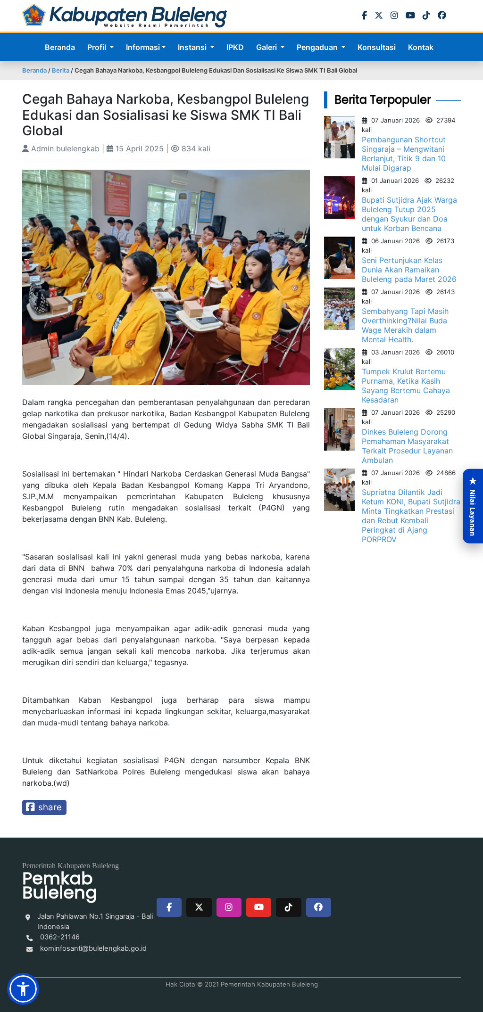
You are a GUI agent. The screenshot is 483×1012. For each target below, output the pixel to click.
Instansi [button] (193, 47)
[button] (23, 989)
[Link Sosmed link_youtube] (258, 907)
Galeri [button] (267, 47)
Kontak (420, 47)
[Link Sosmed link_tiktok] (288, 907)
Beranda (60, 47)
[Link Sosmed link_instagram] (229, 907)
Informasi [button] (143, 47)
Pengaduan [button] (318, 47)
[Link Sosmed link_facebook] (169, 907)
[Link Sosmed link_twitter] (198, 907)
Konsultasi (377, 47)
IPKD (235, 47)
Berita (60, 70)
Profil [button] (97, 47)
